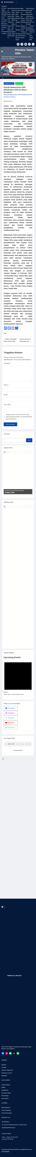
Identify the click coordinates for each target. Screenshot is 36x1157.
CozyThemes (5, 1151)
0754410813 (5, 1122)
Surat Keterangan (6, 1113)
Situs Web (7, 404)
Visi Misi (3, 1067)
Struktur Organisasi (7, 1070)
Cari (29, 440)
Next (30, 472)
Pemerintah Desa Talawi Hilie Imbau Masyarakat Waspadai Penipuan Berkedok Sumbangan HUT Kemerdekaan (18, 24)
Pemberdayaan (9, 83)
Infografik (4, 1075)
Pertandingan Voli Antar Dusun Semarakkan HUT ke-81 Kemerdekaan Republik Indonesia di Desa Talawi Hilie (31, 24)
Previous (6, 472)
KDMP (3, 1087)
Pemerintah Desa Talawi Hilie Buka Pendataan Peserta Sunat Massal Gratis (27, 21)
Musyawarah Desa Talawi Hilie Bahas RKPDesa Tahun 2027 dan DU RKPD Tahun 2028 (13, 22)
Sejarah (3, 1064)
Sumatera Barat (6, 1093)
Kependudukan (5, 1107)
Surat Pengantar (6, 1110)
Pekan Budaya (5, 1084)
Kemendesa (4, 1098)
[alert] (18, 677)
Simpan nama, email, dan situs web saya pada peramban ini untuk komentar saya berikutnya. (19, 417)
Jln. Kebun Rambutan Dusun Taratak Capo (14, 1124)
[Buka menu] (2, 78)
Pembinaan (19, 83)
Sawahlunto (4, 1090)
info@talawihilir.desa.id (8, 1127)
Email (6, 395)
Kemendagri (5, 1095)
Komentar (7, 363)
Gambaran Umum (6, 1073)
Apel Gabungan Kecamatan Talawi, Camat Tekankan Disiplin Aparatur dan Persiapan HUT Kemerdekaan (23, 23)
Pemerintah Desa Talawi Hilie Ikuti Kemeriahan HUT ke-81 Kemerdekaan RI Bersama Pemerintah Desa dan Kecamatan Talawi (4, 19)
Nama (6, 385)
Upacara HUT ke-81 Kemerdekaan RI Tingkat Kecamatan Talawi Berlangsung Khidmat (9, 23)
